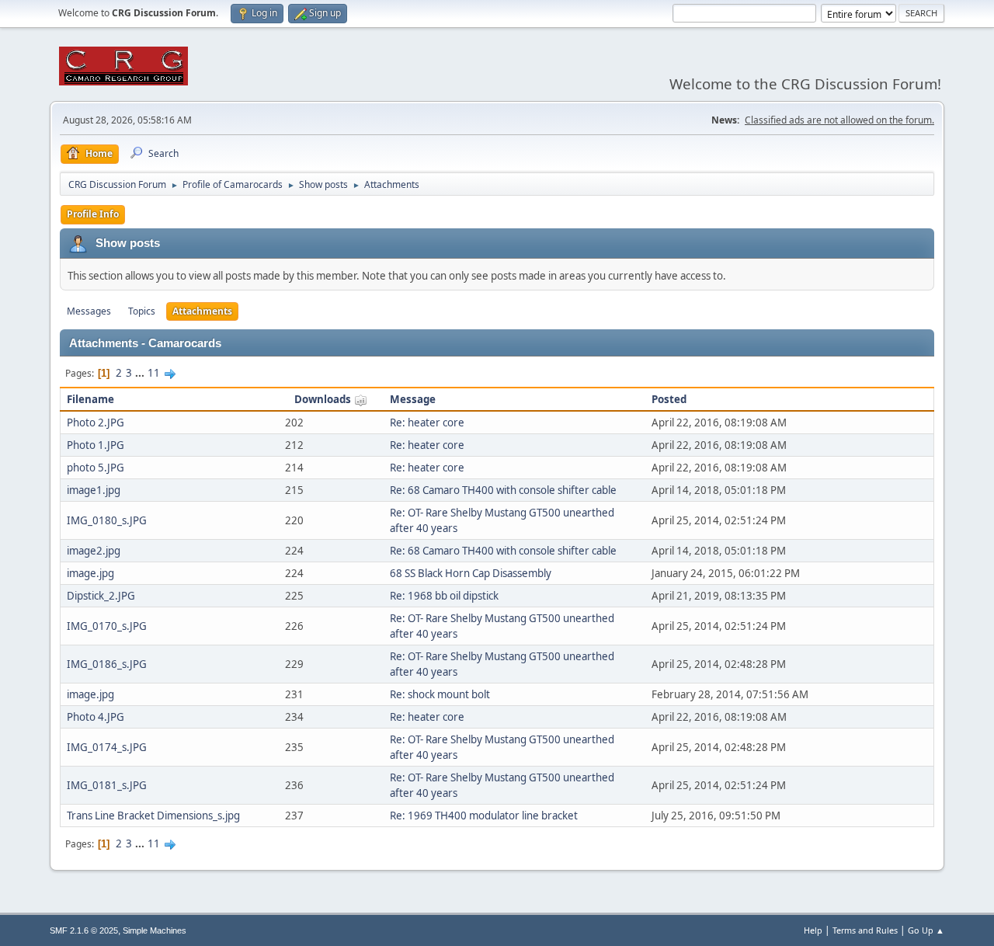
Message (413, 399)
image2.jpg (93, 551)
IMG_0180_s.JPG (107, 520)
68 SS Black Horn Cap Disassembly (470, 573)
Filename (90, 399)
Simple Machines (154, 930)
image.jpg (90, 573)
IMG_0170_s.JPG (107, 626)
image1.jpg (93, 490)
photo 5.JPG (95, 468)
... (141, 373)
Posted (669, 399)
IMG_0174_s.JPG (107, 747)
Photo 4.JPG (95, 717)
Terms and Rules (865, 930)
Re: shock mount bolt (440, 694)
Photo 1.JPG (95, 445)
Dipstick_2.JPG (101, 596)
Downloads (323, 399)
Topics (141, 311)
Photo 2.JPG (95, 423)
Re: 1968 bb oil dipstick (444, 596)
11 (154, 373)
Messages (89, 311)
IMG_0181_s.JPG (107, 785)
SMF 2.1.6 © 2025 (84, 930)
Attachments (202, 311)
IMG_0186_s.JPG (107, 664)
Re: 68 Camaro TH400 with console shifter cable (503, 490)
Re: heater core (427, 423)
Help (813, 930)
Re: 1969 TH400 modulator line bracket (484, 816)
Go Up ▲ (926, 930)
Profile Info (93, 214)
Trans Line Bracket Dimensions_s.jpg (153, 816)
